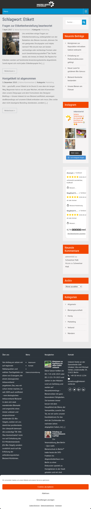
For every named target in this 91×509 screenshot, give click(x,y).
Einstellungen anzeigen (45, 500)
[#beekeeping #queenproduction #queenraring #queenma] (70, 144)
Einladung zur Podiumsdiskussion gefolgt (75, 58)
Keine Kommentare (22, 29)
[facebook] (70, 389)
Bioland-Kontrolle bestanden (75, 79)
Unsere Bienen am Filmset (75, 88)
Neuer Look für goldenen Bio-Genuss (76, 69)
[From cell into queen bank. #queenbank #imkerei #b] (70, 133)
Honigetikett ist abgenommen (19, 78)
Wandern (71, 333)
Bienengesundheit (75, 310)
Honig (70, 316)
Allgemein (72, 304)
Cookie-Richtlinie (34, 505)
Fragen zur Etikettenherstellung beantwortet (27, 25)
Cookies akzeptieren (45, 487)
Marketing (45, 29)
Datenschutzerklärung (47, 505)
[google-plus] (79, 389)
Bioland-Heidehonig (76, 205)
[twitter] (74, 389)
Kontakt (30, 366)
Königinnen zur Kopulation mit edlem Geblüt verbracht (76, 46)
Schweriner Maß (71, 260)
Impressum (58, 505)
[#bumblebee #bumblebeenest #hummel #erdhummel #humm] (81, 133)
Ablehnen (45, 493)
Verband (71, 327)
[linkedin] (83, 389)
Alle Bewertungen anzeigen (76, 234)
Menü (6, 11)
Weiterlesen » (9, 71)
